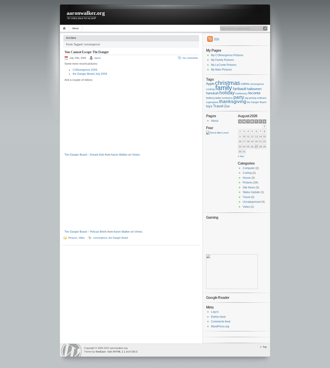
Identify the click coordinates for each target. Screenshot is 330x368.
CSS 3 (133, 351)
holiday (227, 92)
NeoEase (101, 351)
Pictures (72, 237)
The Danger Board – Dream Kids (84, 154)
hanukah (212, 93)
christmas (227, 82)
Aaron (97, 58)
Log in (215, 311)
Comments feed (220, 321)
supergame (212, 102)
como (245, 84)
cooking (210, 89)
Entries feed (218, 316)
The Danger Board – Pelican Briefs (85, 231)
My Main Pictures (221, 69)
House (247, 177)
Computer (249, 168)
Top (265, 347)
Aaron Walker (119, 154)
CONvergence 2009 (85, 69)
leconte (254, 93)
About (75, 28)
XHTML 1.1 (119, 351)
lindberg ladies (214, 98)
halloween (254, 89)
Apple (210, 84)
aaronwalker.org (86, 13)
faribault (239, 88)
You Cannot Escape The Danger (86, 52)
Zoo (227, 106)
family (223, 87)
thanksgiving (232, 101)
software (261, 98)
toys (209, 106)
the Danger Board (118, 237)
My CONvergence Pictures (227, 55)
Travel (218, 106)
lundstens (227, 98)
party (238, 97)
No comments (190, 58)
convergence (100, 237)
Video (82, 237)
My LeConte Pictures (223, 64)
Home (65, 28)
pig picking (250, 98)
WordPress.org (220, 326)
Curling (247, 172)
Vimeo (136, 154)
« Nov (241, 156)
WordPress (71, 350)
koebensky (241, 93)
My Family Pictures (222, 60)
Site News (249, 187)
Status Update (251, 192)
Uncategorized (252, 201)
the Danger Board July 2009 (90, 73)
